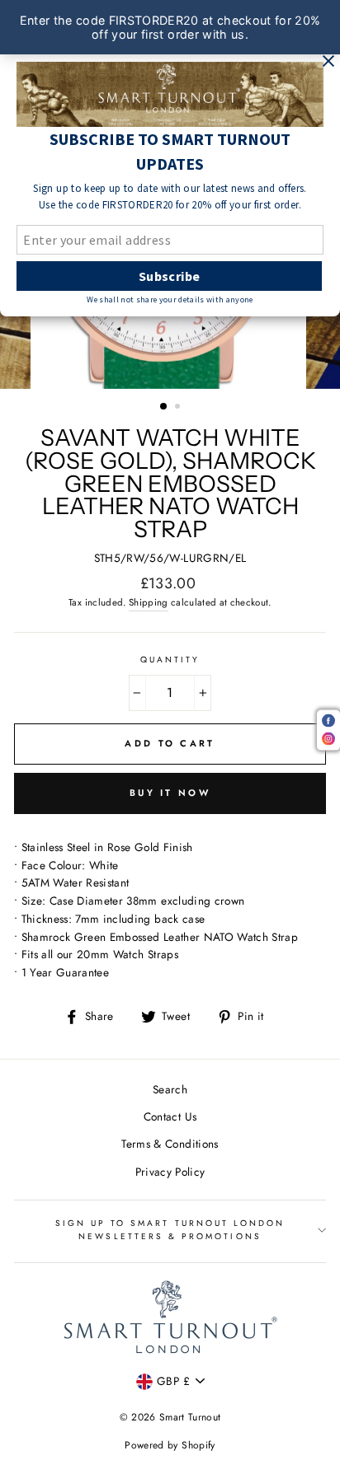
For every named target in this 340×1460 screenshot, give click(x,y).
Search (170, 1089)
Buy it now (170, 792)
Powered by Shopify (170, 1445)
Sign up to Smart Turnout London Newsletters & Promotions (170, 1229)
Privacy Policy (170, 1171)
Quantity (170, 659)
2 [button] (179, 408)
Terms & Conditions (169, 1143)
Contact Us (170, 1116)
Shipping (148, 602)
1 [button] (164, 407)
